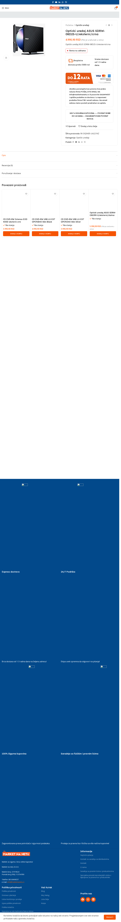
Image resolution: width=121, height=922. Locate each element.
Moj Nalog (45, 895)
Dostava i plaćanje (9, 895)
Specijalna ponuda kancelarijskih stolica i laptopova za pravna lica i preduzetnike (95, 876)
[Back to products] (109, 25)
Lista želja (45, 899)
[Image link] (16, 853)
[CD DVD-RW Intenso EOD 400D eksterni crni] (16, 278)
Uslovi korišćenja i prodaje (12, 899)
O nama (83, 867)
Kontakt (83, 863)
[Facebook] (82, 899)
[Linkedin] (93, 899)
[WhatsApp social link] (62, 2)
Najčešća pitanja (86, 855)
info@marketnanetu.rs (15, 882)
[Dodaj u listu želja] (26, 194)
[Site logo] (59, 7)
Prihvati (109, 917)
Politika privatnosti (9, 891)
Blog (43, 891)
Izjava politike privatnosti (11, 903)
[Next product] (111, 25)
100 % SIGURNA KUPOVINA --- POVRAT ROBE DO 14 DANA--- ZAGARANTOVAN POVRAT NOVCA (90, 116)
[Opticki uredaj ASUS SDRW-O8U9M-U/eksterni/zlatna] (103, 278)
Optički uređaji (82, 25)
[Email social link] (56, 2)
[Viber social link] (66, 2)
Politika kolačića (8, 907)
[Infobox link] (15, 572)
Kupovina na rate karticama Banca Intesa (17, 911)
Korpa (43, 903)
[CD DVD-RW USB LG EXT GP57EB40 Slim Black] (45, 278)
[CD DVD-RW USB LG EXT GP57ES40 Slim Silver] (74, 278)
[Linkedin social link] (59, 2)
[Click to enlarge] (6, 57)
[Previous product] (106, 25)
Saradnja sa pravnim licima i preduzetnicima (97, 871)
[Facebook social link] (53, 2)
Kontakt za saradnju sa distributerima (94, 859)
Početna (69, 25)
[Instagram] (88, 899)
